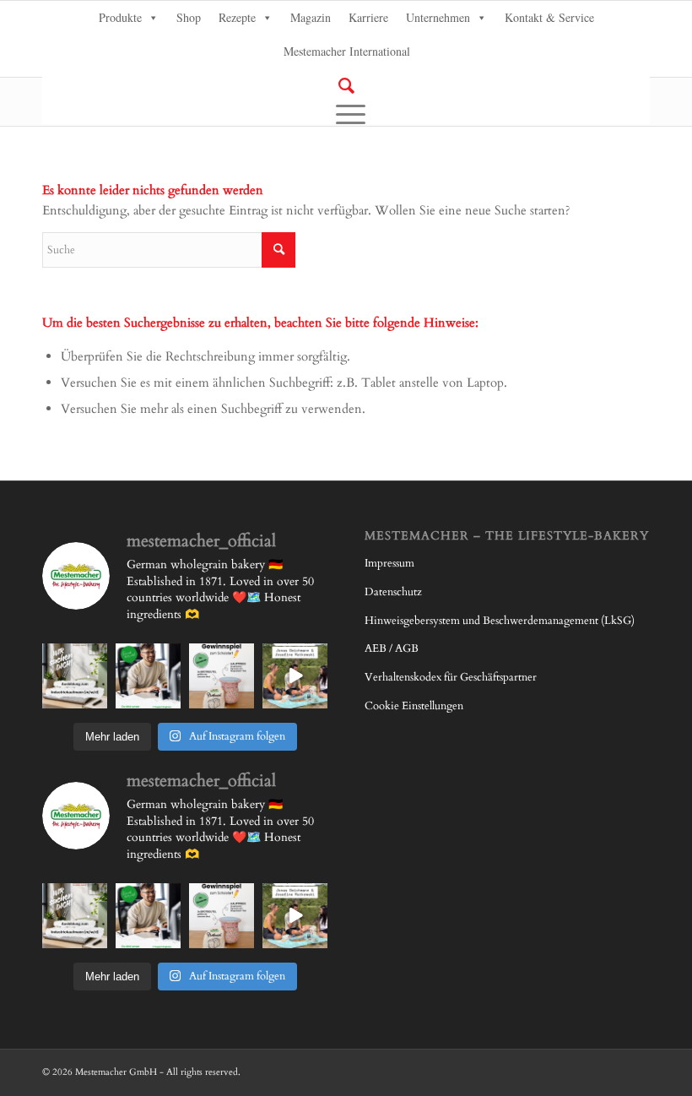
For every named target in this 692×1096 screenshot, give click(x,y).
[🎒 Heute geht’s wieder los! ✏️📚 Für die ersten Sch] (221, 675)
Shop (188, 17)
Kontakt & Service (549, 17)
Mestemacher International (347, 51)
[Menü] (346, 114)
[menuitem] (346, 86)
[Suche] (346, 85)
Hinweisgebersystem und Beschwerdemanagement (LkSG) (500, 620)
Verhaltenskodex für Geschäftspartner (451, 677)
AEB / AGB (392, 648)
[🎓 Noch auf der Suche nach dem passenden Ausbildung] (74, 675)
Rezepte (237, 17)
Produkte (120, 17)
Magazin (310, 17)
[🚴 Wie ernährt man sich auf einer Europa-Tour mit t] (294, 675)
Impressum (389, 563)
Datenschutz (393, 592)
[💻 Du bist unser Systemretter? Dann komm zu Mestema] (148, 675)
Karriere (368, 17)
